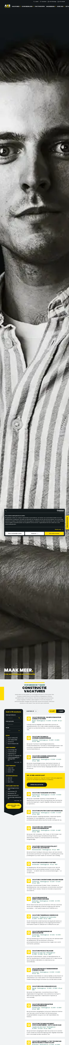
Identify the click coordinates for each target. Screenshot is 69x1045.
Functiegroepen (40, 6)
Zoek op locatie (10, 721)
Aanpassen (33, 533)
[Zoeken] (34, 1)
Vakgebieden (50, 6)
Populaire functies (12, 786)
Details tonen (58, 529)
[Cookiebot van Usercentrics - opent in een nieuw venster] (58, 511)
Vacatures (15, 6)
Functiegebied (10, 747)
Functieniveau (10, 765)
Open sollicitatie (67, 522)
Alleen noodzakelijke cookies (15, 533)
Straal (7, 727)
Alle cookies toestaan (54, 533)
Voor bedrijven (27, 6)
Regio (8, 735)
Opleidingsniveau (12, 776)
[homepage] (7, 6)
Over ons (60, 6)
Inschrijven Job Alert (14, 806)
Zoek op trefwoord (10, 715)
